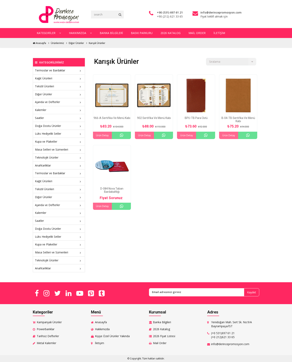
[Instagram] (46, 293)
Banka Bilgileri (111, 33)
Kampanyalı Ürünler (49, 322)
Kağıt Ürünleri (43, 78)
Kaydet (251, 292)
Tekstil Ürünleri (44, 86)
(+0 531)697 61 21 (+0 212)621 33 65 (223, 335)
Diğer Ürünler (76, 43)
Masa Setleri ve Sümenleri (51, 149)
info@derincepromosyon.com (230, 344)
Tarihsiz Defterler (48, 336)
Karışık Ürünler (97, 43)
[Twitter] (57, 293)
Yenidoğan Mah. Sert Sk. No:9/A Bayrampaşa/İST (231, 324)
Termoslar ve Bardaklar (50, 70)
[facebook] (37, 293)
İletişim (219, 33)
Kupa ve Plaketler (46, 141)
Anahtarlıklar (43, 165)
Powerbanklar (45, 329)
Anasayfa (40, 43)
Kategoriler (46, 33)
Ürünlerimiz (57, 43)
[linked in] (68, 293)
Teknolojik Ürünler (46, 157)
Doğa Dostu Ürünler (48, 126)
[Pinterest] (91, 293)
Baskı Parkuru (142, 33)
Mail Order (197, 33)
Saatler (39, 118)
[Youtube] (79, 293)
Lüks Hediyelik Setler (48, 133)
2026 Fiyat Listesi (164, 336)
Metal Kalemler (46, 343)
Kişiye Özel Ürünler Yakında (112, 336)
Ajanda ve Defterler (47, 102)
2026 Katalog (171, 33)
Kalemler (40, 110)
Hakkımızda (78, 33)
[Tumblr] (102, 293)
